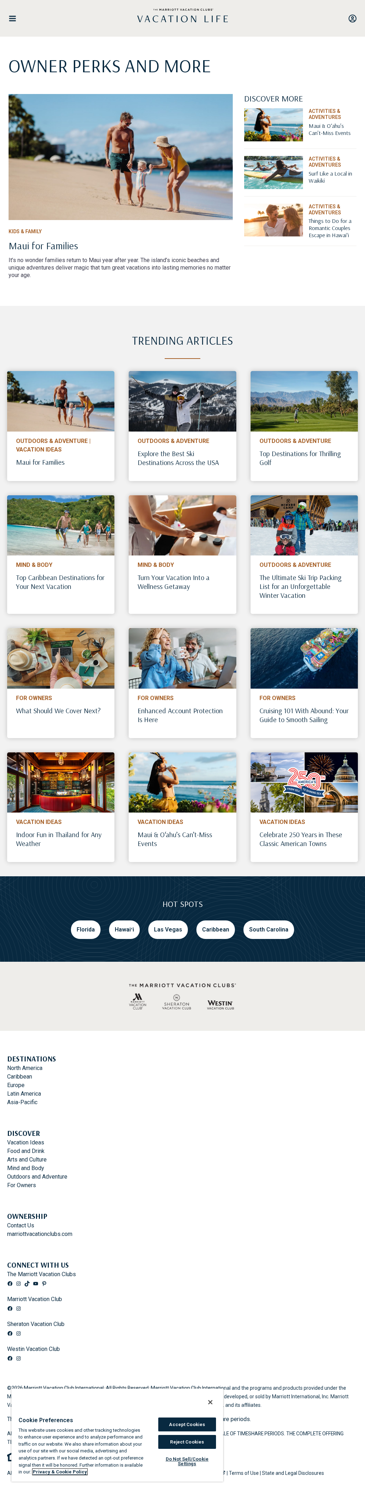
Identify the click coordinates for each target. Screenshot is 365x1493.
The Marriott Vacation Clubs (41, 1274)
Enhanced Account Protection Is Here (180, 715)
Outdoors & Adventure (52, 441)
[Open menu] (15, 18)
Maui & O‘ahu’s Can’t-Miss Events (175, 839)
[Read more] (121, 157)
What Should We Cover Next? (58, 710)
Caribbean (19, 1076)
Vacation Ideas (39, 449)
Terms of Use (244, 1473)
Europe (16, 1085)
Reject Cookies (187, 1442)
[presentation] (60, 401)
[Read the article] (121, 251)
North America (24, 1068)
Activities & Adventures (325, 114)
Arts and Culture (27, 1159)
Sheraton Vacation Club (36, 1324)
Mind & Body (34, 565)
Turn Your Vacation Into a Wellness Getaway (174, 582)
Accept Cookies (187, 1424)
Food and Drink (26, 1151)
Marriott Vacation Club (34, 1299)
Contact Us (20, 1225)
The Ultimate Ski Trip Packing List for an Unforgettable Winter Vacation (300, 586)
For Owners (34, 698)
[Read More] (332, 138)
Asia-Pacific (22, 1102)
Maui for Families (40, 462)
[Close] (210, 1402)
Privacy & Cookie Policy (60, 1471)
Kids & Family (25, 231)
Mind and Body (25, 1168)
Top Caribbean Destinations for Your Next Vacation (60, 582)
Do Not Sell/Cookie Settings (187, 1461)
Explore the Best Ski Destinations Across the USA (178, 458)
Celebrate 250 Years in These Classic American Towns (300, 839)
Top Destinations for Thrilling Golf (300, 458)
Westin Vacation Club (33, 1349)
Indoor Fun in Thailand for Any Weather (59, 839)
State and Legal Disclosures (293, 1473)
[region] (117, 1435)
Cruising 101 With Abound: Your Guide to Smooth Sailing (304, 715)
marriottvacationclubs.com (39, 1234)
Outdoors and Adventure (37, 1176)
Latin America (24, 1093)
